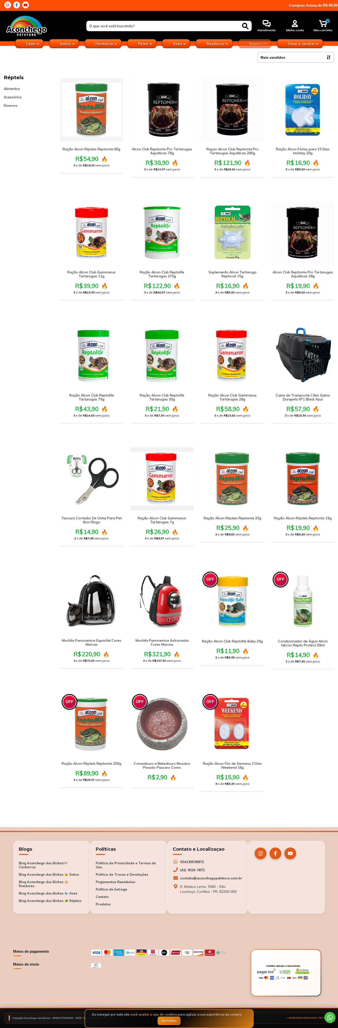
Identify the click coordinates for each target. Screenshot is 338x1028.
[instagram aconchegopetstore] (7, 4)
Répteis (256, 44)
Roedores (216, 44)
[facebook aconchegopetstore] (16, 4)
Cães (31, 44)
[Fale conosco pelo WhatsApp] (330, 1017)
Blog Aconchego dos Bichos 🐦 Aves (48, 893)
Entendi (169, 1021)
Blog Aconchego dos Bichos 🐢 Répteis (50, 901)
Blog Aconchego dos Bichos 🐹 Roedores (43, 884)
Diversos (11, 105)
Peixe (143, 44)
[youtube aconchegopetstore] (25, 4)
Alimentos (12, 88)
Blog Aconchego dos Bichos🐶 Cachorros (43, 865)
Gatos (66, 44)
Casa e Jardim (302, 44)
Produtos (103, 904)
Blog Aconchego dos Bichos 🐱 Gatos (49, 874)
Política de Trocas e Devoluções (122, 874)
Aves (178, 44)
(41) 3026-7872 (192, 870)
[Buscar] (245, 26)
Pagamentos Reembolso (115, 882)
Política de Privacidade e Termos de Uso (126, 865)
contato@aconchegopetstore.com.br (211, 878)
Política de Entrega (111, 889)
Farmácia (105, 44)
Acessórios (13, 97)
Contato (102, 897)
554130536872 (192, 862)
